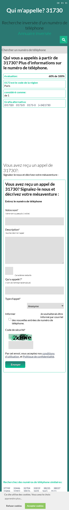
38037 (57, 488)
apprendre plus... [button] (13, 498)
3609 (36, 491)
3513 (53, 491)
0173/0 (20, 105)
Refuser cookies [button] (14, 506)
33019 (36, 488)
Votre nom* (17, 211)
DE (58, 3)
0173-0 (31, 105)
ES (66, 3)
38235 (47, 488)
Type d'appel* (13, 298)
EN (62, 3)
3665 (45, 491)
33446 (16, 488)
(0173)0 (9, 105)
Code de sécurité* (15, 329)
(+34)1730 (44, 105)
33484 (6, 491)
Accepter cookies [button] (35, 506)
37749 (6, 488)
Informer (10, 313)
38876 (26, 491)
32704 (26, 488)
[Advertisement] (31, 135)
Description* (14, 231)
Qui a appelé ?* (18, 281)
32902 (16, 491)
